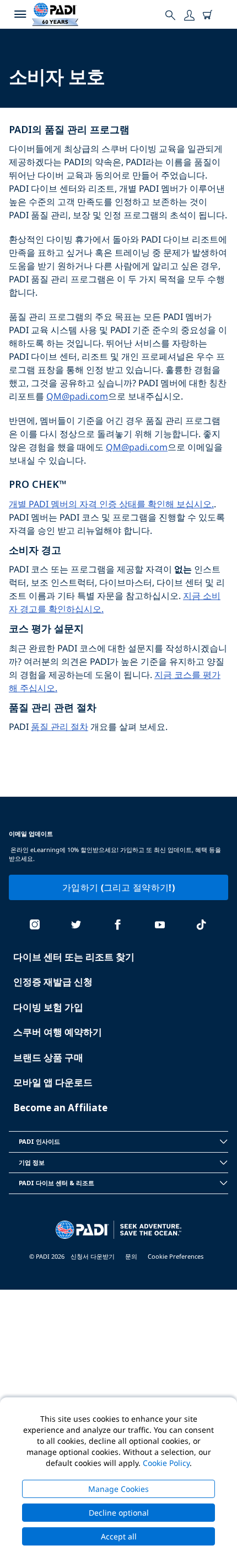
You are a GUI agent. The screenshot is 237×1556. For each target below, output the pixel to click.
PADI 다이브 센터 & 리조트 (56, 1183)
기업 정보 (32, 1162)
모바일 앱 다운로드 (53, 1082)
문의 (131, 1256)
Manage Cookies (118, 1489)
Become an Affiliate (60, 1107)
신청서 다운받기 (93, 1256)
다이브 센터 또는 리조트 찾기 (73, 956)
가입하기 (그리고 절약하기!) (118, 887)
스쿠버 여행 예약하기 (57, 1032)
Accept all (119, 1536)
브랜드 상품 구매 (48, 1057)
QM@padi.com (77, 396)
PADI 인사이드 (39, 1141)
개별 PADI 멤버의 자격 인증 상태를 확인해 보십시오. (111, 504)
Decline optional (119, 1512)
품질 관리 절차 (59, 727)
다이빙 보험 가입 (48, 1007)
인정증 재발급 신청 (53, 981)
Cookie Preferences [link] (175, 1256)
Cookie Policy (166, 1463)
